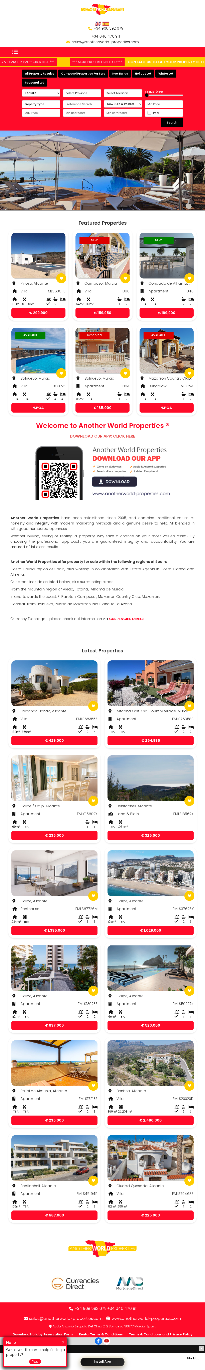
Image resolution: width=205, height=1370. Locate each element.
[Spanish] (105, 24)
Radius (154, 92)
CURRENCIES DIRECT (127, 618)
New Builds (120, 74)
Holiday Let (143, 74)
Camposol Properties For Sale (83, 74)
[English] (98, 24)
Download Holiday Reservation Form (43, 1334)
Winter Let (165, 74)
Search (172, 122)
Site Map (193, 1358)
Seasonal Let (34, 83)
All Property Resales (39, 74)
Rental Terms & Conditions (101, 1334)
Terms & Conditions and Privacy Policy (161, 1334)
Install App (102, 1361)
